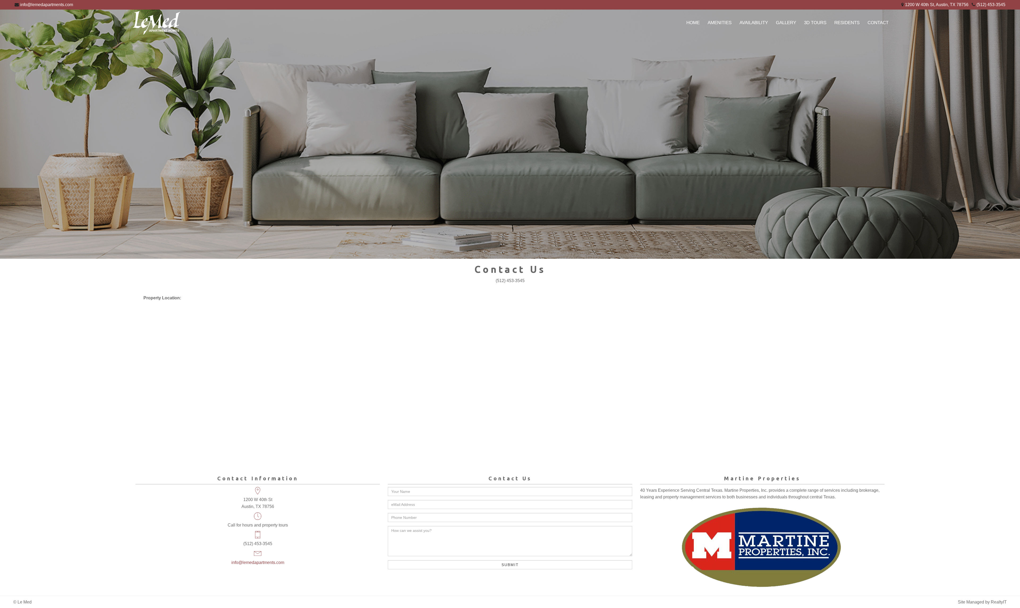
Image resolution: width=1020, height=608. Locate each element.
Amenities (720, 22)
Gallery (786, 22)
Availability (754, 22)
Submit (510, 565)
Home (693, 22)
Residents (847, 22)
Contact (878, 22)
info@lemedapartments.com (46, 4)
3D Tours (815, 22)
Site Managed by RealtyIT (982, 602)
